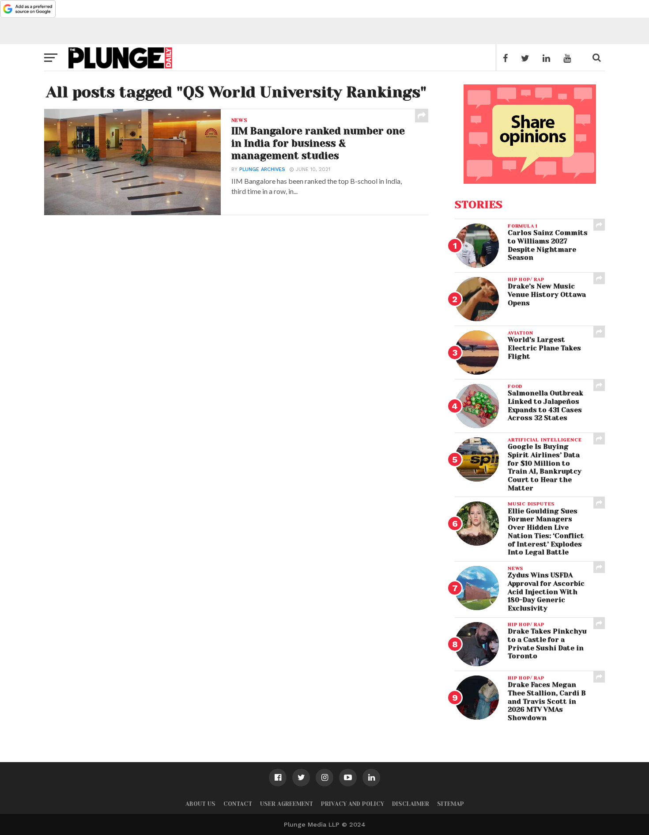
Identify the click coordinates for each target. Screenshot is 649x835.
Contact (237, 804)
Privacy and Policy (352, 804)
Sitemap (450, 804)
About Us (200, 804)
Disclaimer (410, 804)
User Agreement (286, 804)
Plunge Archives (262, 169)
